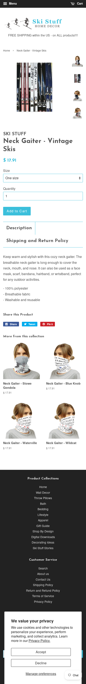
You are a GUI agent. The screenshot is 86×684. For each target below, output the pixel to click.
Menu (12, 3)
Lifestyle (43, 515)
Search (43, 568)
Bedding (43, 509)
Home (6, 50)
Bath (43, 503)
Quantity (9, 188)
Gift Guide (43, 526)
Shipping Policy (43, 585)
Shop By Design (43, 531)
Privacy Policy (43, 601)
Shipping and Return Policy (37, 240)
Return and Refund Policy (43, 590)
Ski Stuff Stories (43, 548)
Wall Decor (43, 492)
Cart (79, 3)
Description (19, 228)
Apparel (43, 520)
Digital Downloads (43, 537)
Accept (41, 651)
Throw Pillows (43, 498)
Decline (41, 663)
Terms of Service (43, 596)
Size (6, 170)
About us (43, 574)
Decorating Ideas (43, 542)
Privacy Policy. (39, 640)
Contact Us (43, 579)
